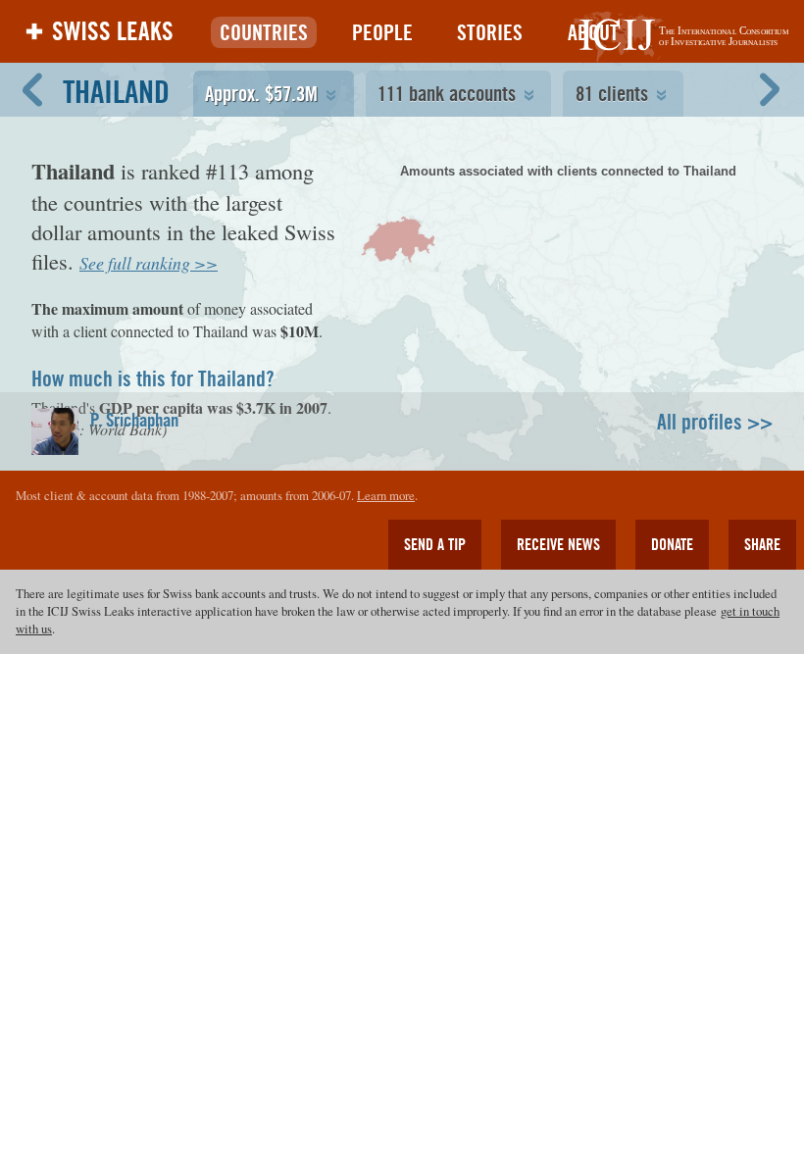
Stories (490, 32)
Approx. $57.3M (261, 93)
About (593, 32)
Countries (264, 32)
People (382, 32)
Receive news (558, 544)
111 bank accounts (446, 93)
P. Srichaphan (134, 419)
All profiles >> (715, 421)
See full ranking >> (148, 263)
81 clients (612, 93)
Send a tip (435, 544)
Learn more (386, 495)
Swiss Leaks (113, 31)
